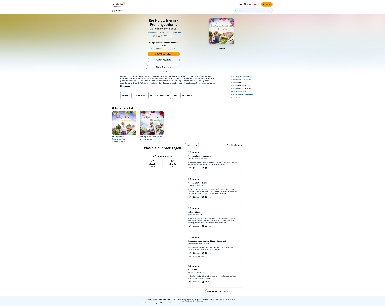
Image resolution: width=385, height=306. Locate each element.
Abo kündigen (200, 301)
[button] (160, 72)
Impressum (197, 299)
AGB (174, 299)
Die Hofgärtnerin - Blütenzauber (151, 137)
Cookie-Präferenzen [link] (216, 299)
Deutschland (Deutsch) (187, 301)
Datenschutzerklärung (184, 299)
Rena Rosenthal (120, 141)
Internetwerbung (230, 299)
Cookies (205, 299)
